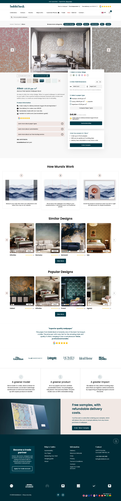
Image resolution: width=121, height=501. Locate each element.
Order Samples (86, 145)
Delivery (72, 451)
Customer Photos (52, 12)
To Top (116, 441)
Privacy (72, 459)
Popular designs (69, 24)
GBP (105, 12)
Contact (81, 12)
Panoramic (94, 24)
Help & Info (39, 12)
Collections (13, 12)
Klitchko (13, 255)
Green (108, 24)
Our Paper (47, 453)
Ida (88, 255)
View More (60, 261)
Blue (102, 24)
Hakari (12, 308)
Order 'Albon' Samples (81, 428)
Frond (63, 308)
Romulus (39, 255)
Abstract (17, 24)
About (46, 461)
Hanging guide (49, 459)
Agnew (89, 308)
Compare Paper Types (86, 108)
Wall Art (71, 12)
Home (11, 24)
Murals (79, 24)
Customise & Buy (86, 123)
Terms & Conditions (76, 461)
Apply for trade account (22, 469)
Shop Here (69, 1)
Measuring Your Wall (50, 456)
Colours (22, 12)
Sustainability (48, 451)
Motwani (64, 255)
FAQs (71, 456)
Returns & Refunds (76, 453)
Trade (63, 12)
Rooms (31, 12)
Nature (86, 24)
